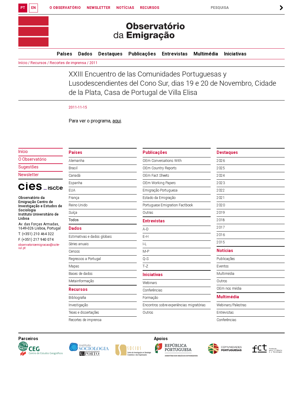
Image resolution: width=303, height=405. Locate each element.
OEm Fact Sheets (156, 175)
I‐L (144, 244)
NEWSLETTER (98, 8)
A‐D (146, 229)
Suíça (73, 213)
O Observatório (32, 159)
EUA (72, 190)
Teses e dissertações (84, 312)
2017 (221, 227)
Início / (24, 63)
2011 (93, 63)
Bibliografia (77, 298)
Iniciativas (235, 54)
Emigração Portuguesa (160, 190)
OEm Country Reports (160, 168)
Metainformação (81, 281)
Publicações (142, 54)
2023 (221, 183)
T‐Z (145, 266)
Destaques (110, 54)
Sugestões (28, 167)
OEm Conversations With (162, 161)
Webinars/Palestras (231, 305)
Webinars (150, 283)
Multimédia (206, 54)
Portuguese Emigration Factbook (168, 205)
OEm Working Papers (159, 183)
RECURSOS (149, 8)
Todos (74, 220)
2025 (221, 168)
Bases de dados (81, 274)
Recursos (78, 289)
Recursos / (39, 63)
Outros (148, 312)
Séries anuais (79, 244)
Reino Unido (78, 205)
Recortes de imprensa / (68, 63)
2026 (221, 161)
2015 (221, 242)
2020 (221, 205)
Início (23, 151)
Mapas (74, 266)
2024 (221, 175)
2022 (221, 190)
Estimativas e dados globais (90, 237)
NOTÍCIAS (125, 8)
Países (75, 152)
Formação (150, 298)
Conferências (152, 290)
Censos (74, 251)
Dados (85, 54)
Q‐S (146, 259)
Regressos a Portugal (85, 259)
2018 (221, 220)
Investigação (78, 305)
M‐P (146, 251)
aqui (116, 121)
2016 (221, 235)
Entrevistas (175, 54)
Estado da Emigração (159, 198)
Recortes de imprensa (85, 320)
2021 (221, 198)
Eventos (223, 266)
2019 (221, 213)
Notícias (225, 250)
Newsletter (28, 174)
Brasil (73, 168)
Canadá (74, 175)
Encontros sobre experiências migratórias (174, 305)
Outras (148, 213)
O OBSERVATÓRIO (65, 8)
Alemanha (76, 161)
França (74, 198)
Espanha (75, 183)
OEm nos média (229, 288)
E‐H (146, 237)
